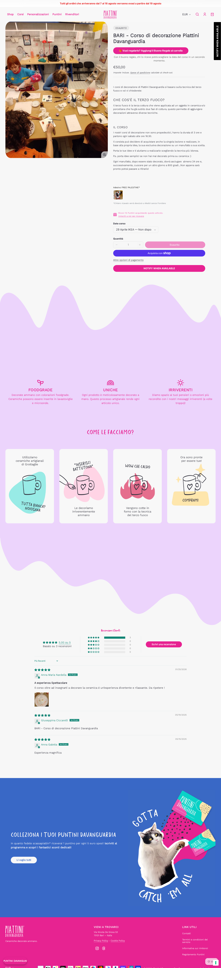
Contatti (186, 933)
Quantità (118, 238)
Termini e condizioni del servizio (195, 941)
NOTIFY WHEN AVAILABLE (159, 268)
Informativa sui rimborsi (195, 948)
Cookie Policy (118, 940)
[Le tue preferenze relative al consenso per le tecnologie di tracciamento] (216, 963)
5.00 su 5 (65, 642)
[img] (42, 670)
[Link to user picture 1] (41, 699)
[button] (197, 14)
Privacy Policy (101, 940)
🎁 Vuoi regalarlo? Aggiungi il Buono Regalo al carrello (151, 50)
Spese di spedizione (140, 72)
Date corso (119, 223)
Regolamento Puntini (193, 954)
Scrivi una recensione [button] (164, 644)
